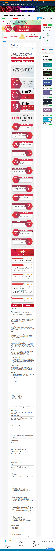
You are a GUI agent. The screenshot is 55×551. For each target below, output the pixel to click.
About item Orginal (34, 545)
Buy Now (45, 25)
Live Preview (5, 37)
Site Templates (21, 545)
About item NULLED (34, 546)
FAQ (34, 542)
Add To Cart (50, 25)
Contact (34, 541)
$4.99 (50, 69)
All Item (4, 4)
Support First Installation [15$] (47, 20)
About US (34, 543)
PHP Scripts (21, 543)
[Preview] (45, 69)
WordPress (7, 13)
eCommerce (11, 13)
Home (3, 13)
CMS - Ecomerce (21, 542)
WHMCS (21, 544)
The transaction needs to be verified (34, 544)
